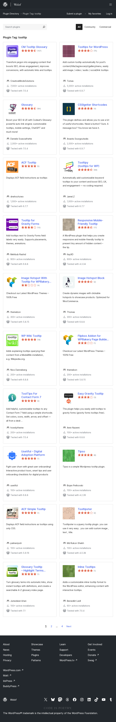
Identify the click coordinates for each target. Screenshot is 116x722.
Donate (93, 655)
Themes (35, 649)
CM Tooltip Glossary (34, 46)
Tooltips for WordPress (93, 46)
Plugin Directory (11, 13)
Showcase (37, 644)
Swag (92, 660)
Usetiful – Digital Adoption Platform (33, 453)
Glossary (27, 104)
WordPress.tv (68, 660)
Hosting (7, 655)
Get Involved (95, 644)
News (6, 649)
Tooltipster (85, 509)
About (6, 644)
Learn (63, 644)
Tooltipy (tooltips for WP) (88, 164)
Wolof (13, 699)
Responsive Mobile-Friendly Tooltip (90, 222)
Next (68, 626)
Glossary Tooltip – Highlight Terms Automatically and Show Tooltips (36, 568)
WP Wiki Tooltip (31, 335)
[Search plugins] (44, 27)
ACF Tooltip (28, 162)
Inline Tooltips (86, 566)
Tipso (81, 451)
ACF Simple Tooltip (33, 509)
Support (64, 649)
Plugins (35, 655)
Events (91, 649)
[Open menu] (111, 4)
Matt (7, 675)
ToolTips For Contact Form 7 (31, 395)
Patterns (36, 660)
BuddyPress (11, 686)
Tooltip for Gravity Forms (30, 222)
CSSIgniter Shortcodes (92, 104)
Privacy (7, 660)
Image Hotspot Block (91, 278)
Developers (66, 655)
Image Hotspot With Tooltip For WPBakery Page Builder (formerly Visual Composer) (35, 279)
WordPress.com (13, 670)
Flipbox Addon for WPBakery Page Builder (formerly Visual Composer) (93, 337)
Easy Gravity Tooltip (90, 393)
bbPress (9, 680)
